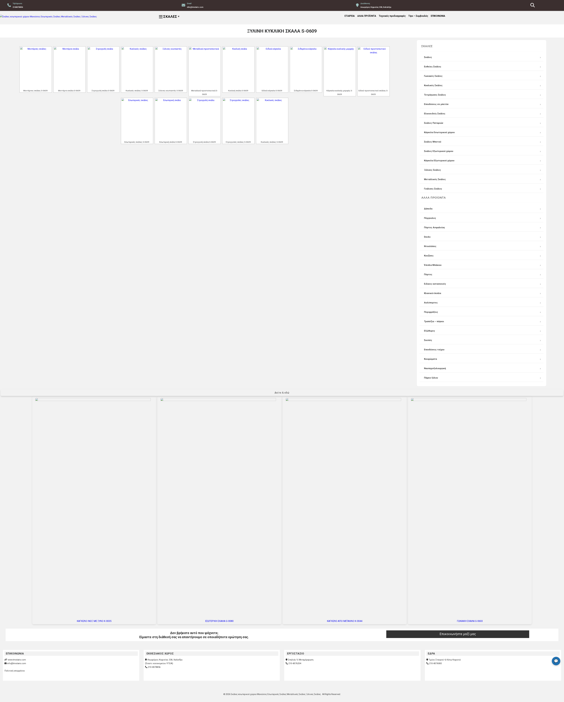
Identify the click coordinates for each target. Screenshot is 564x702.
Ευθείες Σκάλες (432, 66)
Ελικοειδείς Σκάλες (434, 113)
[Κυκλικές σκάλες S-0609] (137, 67)
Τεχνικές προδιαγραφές (392, 16)
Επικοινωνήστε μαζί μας (458, 634)
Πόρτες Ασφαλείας (434, 227)
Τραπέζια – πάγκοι (434, 321)
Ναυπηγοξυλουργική (435, 368)
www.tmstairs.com (17, 659)
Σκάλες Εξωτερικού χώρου (438, 151)
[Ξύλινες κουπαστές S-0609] (170, 67)
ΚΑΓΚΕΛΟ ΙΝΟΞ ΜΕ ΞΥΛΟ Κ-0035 (94, 621)
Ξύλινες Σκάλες (432, 170)
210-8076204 (294, 663)
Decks (427, 237)
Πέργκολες (430, 218)
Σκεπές (428, 340)
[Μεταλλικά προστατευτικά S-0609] (204, 67)
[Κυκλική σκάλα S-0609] (238, 67)
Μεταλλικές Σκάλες (435, 179)
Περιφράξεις (431, 312)
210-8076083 (435, 663)
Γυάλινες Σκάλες (433, 188)
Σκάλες (428, 57)
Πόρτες (428, 274)
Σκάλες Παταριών (433, 123)
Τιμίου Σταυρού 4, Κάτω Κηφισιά (445, 659)
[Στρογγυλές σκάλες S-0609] (238, 119)
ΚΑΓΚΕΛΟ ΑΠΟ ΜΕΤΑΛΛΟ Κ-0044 (344, 621)
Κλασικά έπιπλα (432, 293)
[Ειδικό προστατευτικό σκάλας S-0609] (373, 67)
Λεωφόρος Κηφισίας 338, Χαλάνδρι (165, 659)
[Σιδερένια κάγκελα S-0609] (306, 67)
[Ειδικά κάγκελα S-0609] (272, 67)
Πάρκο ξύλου (431, 377)
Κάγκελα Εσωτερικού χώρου (439, 132)
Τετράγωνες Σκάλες (435, 94)
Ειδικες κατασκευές (435, 284)
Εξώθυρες (429, 330)
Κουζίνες (429, 255)
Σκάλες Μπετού (432, 141)
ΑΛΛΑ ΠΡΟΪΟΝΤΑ (366, 16)
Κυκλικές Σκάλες (433, 85)
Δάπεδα (428, 208)
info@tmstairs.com (16, 663)
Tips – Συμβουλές (418, 16)
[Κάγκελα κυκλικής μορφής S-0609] (339, 67)
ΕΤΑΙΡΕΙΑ (350, 16)
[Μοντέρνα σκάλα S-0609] (69, 67)
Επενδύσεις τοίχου (434, 349)
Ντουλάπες (430, 246)
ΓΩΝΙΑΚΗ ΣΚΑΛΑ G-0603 (470, 621)
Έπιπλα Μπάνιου (433, 265)
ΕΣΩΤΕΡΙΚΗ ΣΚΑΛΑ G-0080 (219, 621)
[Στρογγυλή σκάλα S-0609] (103, 67)
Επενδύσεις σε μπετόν (436, 104)
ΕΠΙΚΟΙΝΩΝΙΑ (438, 16)
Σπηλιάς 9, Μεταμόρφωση (300, 659)
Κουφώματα (430, 359)
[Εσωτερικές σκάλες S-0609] (137, 119)
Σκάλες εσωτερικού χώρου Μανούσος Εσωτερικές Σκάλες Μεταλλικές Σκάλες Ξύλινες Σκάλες (276, 694)
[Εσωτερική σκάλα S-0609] (170, 119)
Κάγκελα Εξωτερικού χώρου (439, 160)
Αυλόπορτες (431, 302)
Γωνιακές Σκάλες (433, 76)
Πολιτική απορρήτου (14, 670)
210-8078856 (154, 667)
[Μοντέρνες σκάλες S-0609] (35, 67)
